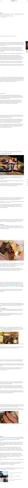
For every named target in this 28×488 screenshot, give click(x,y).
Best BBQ (6, 327)
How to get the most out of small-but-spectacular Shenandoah (15, 477)
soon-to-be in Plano (19, 264)
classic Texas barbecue (7, 201)
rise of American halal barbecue (11, 286)
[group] (4, 39)
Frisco (20, 265)
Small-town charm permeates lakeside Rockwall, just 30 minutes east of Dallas (15, 480)
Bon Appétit (19, 286)
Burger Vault (4, 221)
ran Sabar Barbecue (19, 313)
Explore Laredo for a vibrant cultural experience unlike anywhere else (15, 473)
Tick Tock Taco (18, 221)
